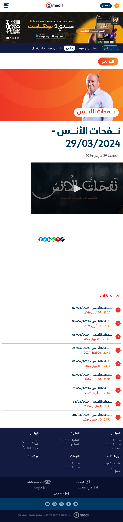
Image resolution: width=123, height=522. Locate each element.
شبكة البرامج (30, 445)
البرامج (34, 433)
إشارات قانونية (112, 464)
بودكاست (33, 456)
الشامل (80, 481)
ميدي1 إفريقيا (112, 445)
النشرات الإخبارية (69, 441)
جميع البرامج (30, 441)
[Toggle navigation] (4, 5)
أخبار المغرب (99, 511)
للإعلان (116, 468)
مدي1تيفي (59, 493)
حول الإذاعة (114, 456)
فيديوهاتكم (33, 481)
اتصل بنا (116, 472)
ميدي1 (117, 441)
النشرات (75, 433)
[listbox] (61, 363)
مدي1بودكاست (85, 487)
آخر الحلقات (32, 449)
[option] (61, 310)
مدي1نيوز (37, 487)
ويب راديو (115, 449)
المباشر (106, 6)
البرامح (108, 61)
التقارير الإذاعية (70, 445)
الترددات (75, 456)
